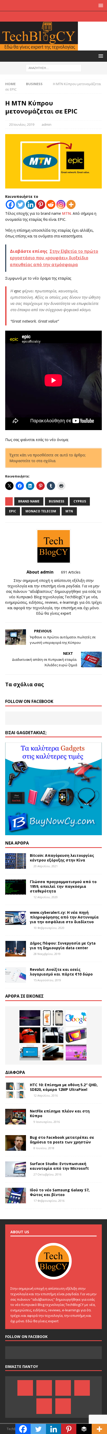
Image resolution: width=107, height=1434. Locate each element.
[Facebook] (28, 16)
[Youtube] (58, 16)
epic (12, 511)
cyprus (79, 501)
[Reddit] (50, 204)
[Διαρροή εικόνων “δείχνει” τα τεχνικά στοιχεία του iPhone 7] (53, 1018)
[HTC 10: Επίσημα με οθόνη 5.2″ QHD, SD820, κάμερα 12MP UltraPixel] (15, 1090)
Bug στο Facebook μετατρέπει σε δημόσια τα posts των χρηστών (62, 1139)
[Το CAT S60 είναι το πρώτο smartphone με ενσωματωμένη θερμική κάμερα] (76, 1035)
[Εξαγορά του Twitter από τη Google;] (76, 1018)
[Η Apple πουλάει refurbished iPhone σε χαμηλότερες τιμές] (53, 1052)
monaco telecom (40, 511)
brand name (28, 501)
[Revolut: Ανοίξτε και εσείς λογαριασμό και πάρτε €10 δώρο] (15, 975)
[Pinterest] (38, 16)
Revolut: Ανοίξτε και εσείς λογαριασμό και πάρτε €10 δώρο (61, 972)
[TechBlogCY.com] (39, 47)
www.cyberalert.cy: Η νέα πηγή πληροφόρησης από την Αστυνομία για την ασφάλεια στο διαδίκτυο (64, 917)
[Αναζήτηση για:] (54, 67)
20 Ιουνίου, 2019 (21, 124)
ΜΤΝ (66, 213)
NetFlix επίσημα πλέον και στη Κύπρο (60, 1113)
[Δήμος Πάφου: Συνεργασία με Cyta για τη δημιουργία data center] (15, 949)
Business (56, 501)
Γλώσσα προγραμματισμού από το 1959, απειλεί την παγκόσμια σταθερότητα (63, 886)
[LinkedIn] (48, 16)
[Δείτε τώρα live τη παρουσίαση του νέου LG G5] (76, 1052)
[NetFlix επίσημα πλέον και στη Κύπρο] (15, 1116)
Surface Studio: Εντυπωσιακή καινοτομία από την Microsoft (59, 1166)
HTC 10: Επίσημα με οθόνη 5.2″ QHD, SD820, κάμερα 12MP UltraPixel (64, 1087)
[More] (71, 204)
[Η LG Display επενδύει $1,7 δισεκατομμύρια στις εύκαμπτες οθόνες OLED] (29, 1018)
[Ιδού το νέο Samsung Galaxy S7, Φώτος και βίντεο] (15, 1195)
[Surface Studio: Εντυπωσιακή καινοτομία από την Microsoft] (15, 1169)
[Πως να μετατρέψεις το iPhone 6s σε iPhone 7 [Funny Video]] (53, 1035)
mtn (69, 511)
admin (46, 124)
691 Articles (71, 572)
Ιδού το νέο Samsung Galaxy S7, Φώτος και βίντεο (60, 1192)
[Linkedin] (30, 204)
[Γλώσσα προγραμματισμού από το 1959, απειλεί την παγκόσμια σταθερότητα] (15, 887)
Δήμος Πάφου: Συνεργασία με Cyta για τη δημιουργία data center (63, 945)
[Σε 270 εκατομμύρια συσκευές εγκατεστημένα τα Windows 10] (29, 1052)
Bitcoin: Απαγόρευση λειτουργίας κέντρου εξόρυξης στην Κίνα (62, 858)
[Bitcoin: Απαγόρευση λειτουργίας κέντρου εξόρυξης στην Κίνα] (15, 861)
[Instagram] (78, 16)
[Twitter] (68, 16)
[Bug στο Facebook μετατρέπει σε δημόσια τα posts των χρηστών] (15, 1143)
